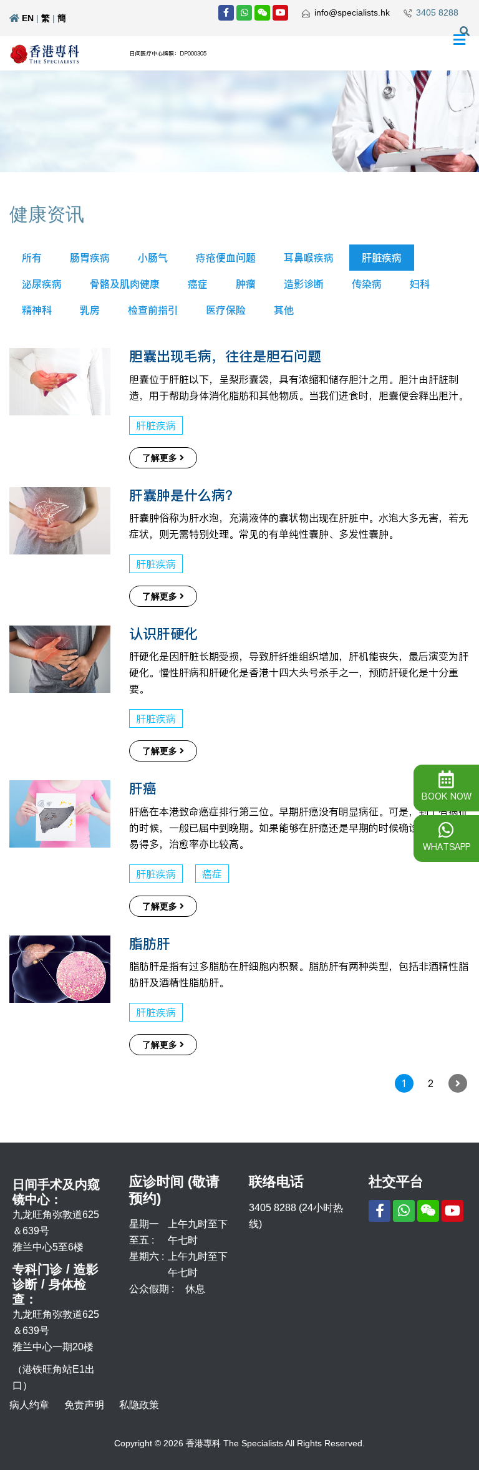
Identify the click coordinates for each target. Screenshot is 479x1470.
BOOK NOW (447, 796)
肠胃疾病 (90, 257)
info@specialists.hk (352, 12)
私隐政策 (139, 1405)
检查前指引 (153, 310)
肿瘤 (246, 284)
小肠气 (153, 257)
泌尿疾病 (42, 284)
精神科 (37, 310)
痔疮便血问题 (226, 257)
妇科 (420, 284)
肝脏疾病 (382, 257)
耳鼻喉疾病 (309, 257)
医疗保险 (226, 310)
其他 (284, 310)
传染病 (367, 284)
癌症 (198, 284)
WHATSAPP (446, 847)
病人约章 (29, 1405)
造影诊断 (304, 284)
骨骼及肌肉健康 (125, 284)
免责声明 (84, 1405)
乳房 (90, 310)
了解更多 (161, 458)
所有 (32, 257)
